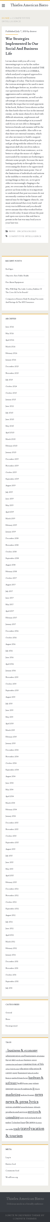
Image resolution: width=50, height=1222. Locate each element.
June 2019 (10, 499)
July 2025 (9, 380)
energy (14, 1073)
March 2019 (10, 518)
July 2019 (9, 492)
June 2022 (10, 406)
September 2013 (12, 842)
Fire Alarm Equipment (15, 282)
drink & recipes (14, 1069)
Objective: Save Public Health (17, 276)
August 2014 (10, 776)
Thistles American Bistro (29, 5)
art (10, 1060)
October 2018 (11, 552)
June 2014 (9, 783)
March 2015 (10, 730)
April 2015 (10, 724)
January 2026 (11, 360)
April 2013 (10, 875)
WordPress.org (12, 1177)
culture (8, 1069)
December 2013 (12, 823)
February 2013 (11, 882)
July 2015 (9, 704)
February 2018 (11, 571)
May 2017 (9, 604)
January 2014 (11, 816)
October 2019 (11, 472)
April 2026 (10, 340)
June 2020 (10, 419)
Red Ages (9, 269)
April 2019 (10, 512)
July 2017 (9, 591)
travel (25, 1128)
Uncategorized (26, 231)
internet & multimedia (23, 1089)
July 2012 (9, 922)
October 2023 (11, 393)
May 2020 (10, 426)
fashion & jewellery (33, 1073)
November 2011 (12, 968)
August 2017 (11, 585)
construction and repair (14, 1064)
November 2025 (12, 373)
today (11, 1129)
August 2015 (10, 697)
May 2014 (9, 790)
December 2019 (12, 459)
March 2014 (10, 803)
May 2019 (9, 505)
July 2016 (9, 651)
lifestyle (37, 1089)
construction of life (33, 1064)
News (12, 231)
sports (22, 1118)
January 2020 (11, 452)
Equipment (22, 1073)
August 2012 (10, 915)
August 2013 (10, 849)
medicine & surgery (27, 1095)
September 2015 (12, 690)
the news (30, 1122)
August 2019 (11, 485)
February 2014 (11, 809)
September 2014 (12, 770)
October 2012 (11, 902)
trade (16, 1129)
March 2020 (11, 439)
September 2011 (12, 981)
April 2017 (10, 611)
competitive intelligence (25, 236)
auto (14, 1059)
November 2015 (12, 677)
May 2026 (10, 333)
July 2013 (9, 856)
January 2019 (11, 532)
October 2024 (11, 386)
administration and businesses (21, 1055)
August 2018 (10, 565)
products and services (16, 1111)
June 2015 (9, 710)
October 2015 (11, 684)
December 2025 (12, 366)
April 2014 (10, 796)
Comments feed (12, 1171)
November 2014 (12, 757)
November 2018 (12, 545)
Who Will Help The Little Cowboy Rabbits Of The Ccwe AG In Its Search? (24, 290)
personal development (27, 1107)
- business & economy (22, 1050)
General (9, 1013)
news (39, 1094)
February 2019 (11, 525)
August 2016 (11, 644)
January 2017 (11, 624)
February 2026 (11, 353)
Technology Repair (18, 1122)
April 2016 (10, 664)
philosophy (37, 1107)
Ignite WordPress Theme (23, 1215)
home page (27, 1083)
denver (33, 31)
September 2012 (12, 909)
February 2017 (11, 618)
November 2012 (12, 895)
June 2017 (10, 598)
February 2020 (11, 446)
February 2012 (11, 948)
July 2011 (9, 988)
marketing (13, 1094)
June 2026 (10, 327)
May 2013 (9, 869)
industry (36, 1083)
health (20, 1083)
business (27, 1060)
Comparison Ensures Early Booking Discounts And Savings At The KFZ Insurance (24, 300)
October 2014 (11, 763)
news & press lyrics (22, 1101)
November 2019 (12, 466)
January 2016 (11, 671)
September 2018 (12, 558)
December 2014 (12, 750)
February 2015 (11, 737)
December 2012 (12, 889)
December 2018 (12, 538)
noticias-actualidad (13, 1107)
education (24, 1068)
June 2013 (9, 862)
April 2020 (10, 433)
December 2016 (12, 631)
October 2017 (11, 578)
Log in (8, 1157)
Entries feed (11, 1164)
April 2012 (10, 935)
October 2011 (11, 975)
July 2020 (9, 413)
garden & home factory (20, 1078)
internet (10, 1088)
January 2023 (11, 400)
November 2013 (12, 829)
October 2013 (11, 836)
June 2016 (10, 657)
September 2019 (12, 479)
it (34, 1088)
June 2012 (9, 928)
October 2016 (11, 638)
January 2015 (11, 743)
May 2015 (9, 717)
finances (9, 1078)
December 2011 (12, 961)
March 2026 (10, 347)
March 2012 (10, 942)
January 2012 (11, 955)
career (34, 1060)
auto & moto (20, 1060)
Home (6, 18)
